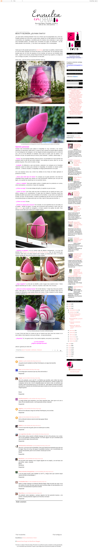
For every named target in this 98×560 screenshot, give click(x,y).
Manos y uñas (75, 91)
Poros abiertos (78, 102)
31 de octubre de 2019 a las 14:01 (40, 434)
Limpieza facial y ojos (75, 100)
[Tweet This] (57, 350)
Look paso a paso (75, 95)
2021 (69, 304)
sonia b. (21, 361)
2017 (69, 345)
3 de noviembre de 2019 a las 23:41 (34, 458)
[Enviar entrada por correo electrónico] (60, 350)
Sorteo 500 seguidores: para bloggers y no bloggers (78, 240)
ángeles (21, 408)
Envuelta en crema (75, 369)
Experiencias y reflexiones (74, 99)
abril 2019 (72, 334)
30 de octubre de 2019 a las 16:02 (30, 417)
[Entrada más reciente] (20, 535)
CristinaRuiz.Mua (23, 481)
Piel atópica (73, 103)
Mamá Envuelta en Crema (76, 113)
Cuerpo (80, 89)
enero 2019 (73, 341)
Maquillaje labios (73, 94)
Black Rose (22, 493)
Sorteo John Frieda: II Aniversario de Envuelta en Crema (77, 209)
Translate (78, 137)
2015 (69, 350)
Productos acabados (75, 106)
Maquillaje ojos (75, 93)
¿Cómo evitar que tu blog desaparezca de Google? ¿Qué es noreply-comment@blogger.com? (75, 273)
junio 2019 (72, 332)
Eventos (73, 110)
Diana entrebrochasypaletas (26, 471)
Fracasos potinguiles (75, 97)
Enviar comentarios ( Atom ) (30, 537)
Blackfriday (40, 50)
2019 (69, 308)
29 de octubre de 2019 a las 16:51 (31, 378)
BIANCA (21, 425)
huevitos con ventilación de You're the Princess (35, 252)
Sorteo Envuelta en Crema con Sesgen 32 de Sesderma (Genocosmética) (78, 256)
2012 (69, 356)
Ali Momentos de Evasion (25, 445)
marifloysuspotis (23, 398)
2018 (69, 343)
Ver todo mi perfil (74, 371)
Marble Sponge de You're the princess (37, 294)
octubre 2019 (73, 312)
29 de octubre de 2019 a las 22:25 (37, 398)
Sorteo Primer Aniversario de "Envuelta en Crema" (77, 146)
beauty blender (26, 350)
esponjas (34, 350)
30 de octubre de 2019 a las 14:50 (32, 408)
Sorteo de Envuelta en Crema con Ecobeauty (77, 193)
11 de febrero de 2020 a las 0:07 (33, 493)
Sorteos (79, 111)
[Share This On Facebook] (52, 350)
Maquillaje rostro (75, 92)
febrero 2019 (73, 339)
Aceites (79, 103)
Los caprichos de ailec (25, 434)
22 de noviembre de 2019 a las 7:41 (37, 481)
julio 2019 (72, 330)
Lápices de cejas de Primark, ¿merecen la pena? (75, 327)
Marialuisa (21, 458)
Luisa (20, 417)
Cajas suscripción (73, 112)
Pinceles (39, 350)
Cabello (75, 89)
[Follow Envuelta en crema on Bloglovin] (72, 77)
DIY (79, 105)
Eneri (20, 369)
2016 (69, 347)
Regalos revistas (75, 109)
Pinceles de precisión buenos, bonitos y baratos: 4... (74, 315)
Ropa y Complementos (74, 111)
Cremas (70, 89)
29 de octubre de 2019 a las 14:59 (30, 369)
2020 (69, 306)
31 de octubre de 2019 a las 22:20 (41, 445)
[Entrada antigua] (57, 535)
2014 (69, 352)
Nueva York (74, 105)
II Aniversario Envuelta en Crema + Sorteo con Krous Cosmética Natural (74, 163)
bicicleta (20, 208)
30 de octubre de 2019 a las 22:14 (32, 425)
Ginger (20, 378)
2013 (69, 354)
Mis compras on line (75, 107)
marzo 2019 (73, 336)
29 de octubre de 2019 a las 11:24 (32, 361)
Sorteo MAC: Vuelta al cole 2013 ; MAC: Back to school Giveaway (78, 225)
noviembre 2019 (74, 310)
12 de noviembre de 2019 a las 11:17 (44, 471)
